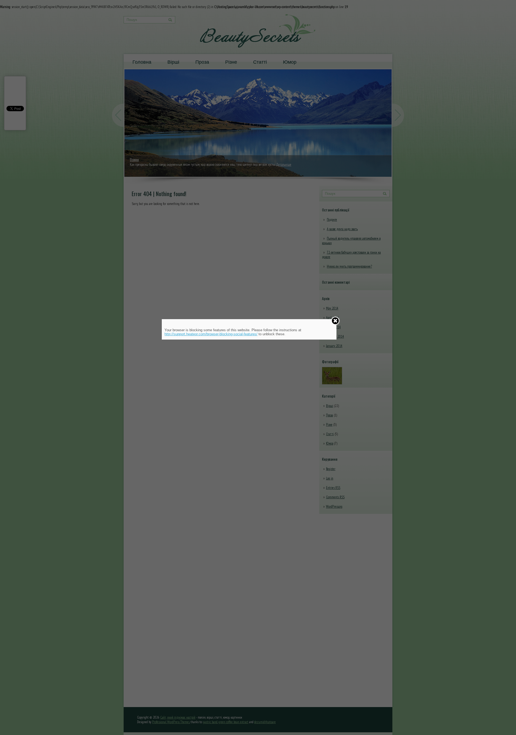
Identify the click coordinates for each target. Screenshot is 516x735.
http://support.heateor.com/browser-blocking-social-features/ (210, 334)
